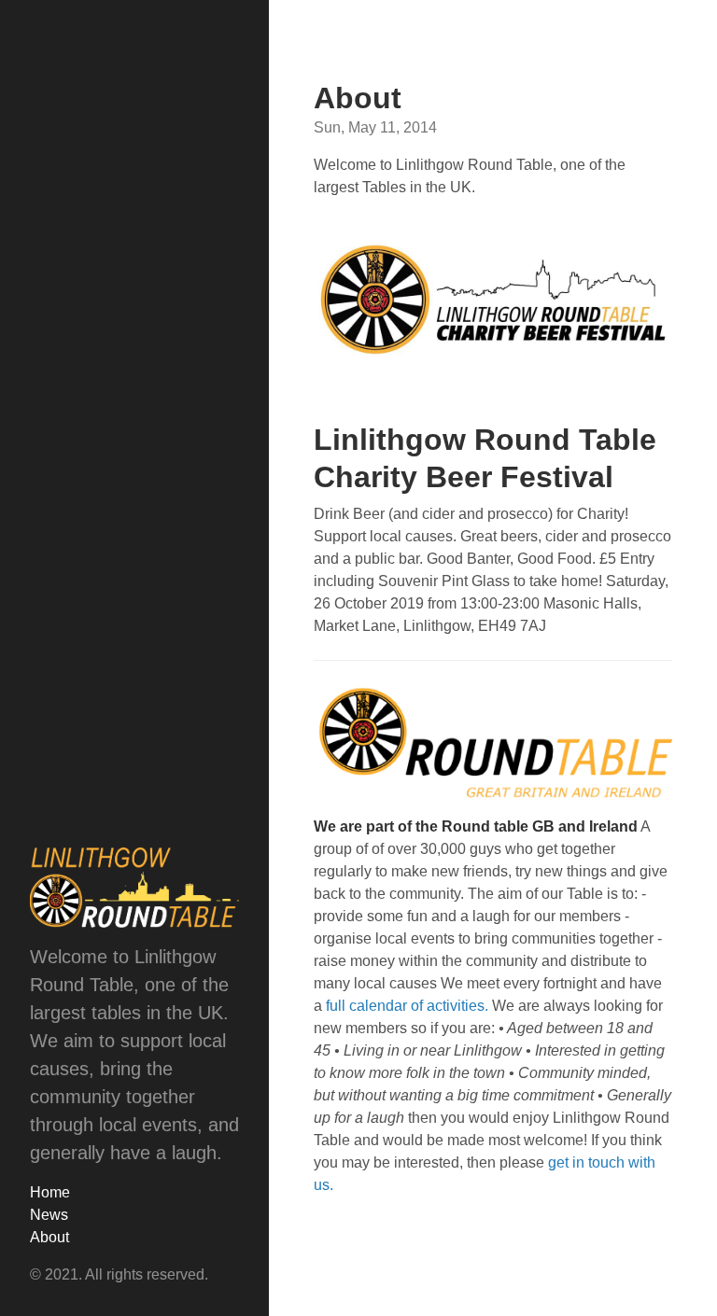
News (49, 1215)
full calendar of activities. (407, 1006)
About (49, 1237)
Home (50, 1192)
